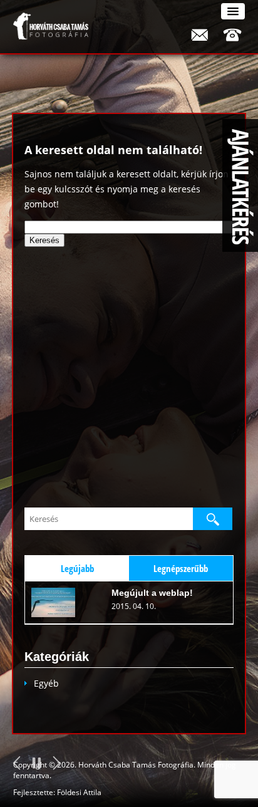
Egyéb (46, 683)
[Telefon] (232, 34)
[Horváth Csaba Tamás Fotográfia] (50, 26)
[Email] (199, 34)
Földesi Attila (79, 792)
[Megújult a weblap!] (62, 602)
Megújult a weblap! (152, 593)
